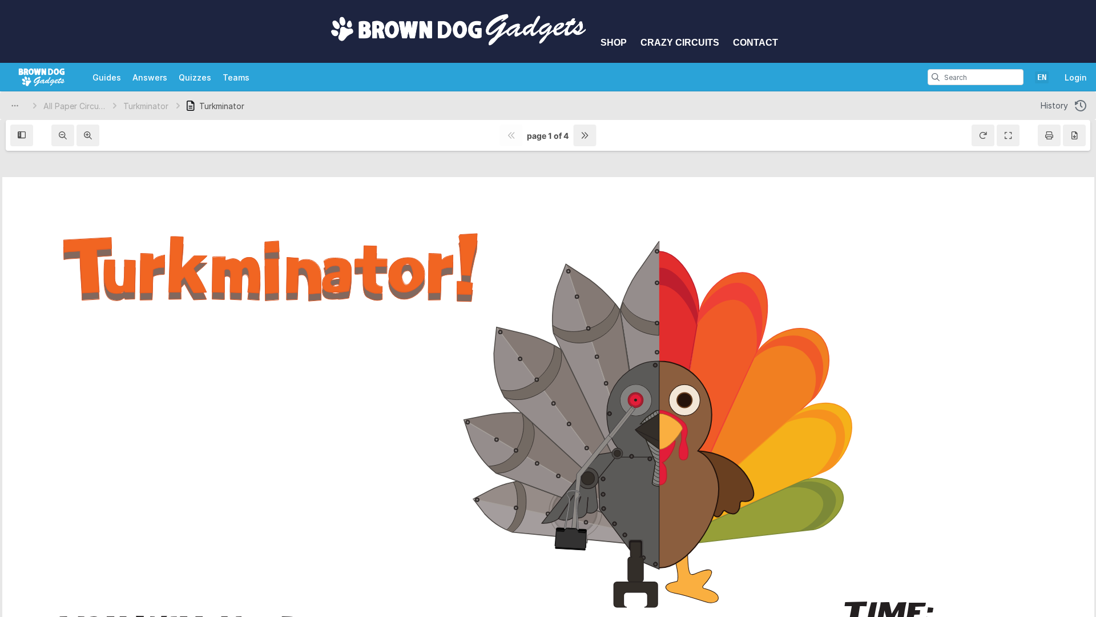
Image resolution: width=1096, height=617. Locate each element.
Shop (614, 42)
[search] (935, 77)
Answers (149, 77)
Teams (236, 77)
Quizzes (195, 77)
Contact (755, 42)
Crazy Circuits (679, 42)
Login (1076, 77)
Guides (106, 77)
